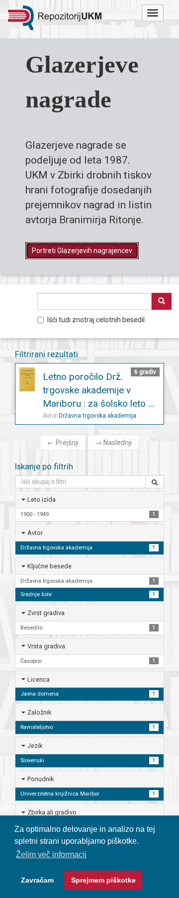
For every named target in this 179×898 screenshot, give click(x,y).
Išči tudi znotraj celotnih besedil (96, 320)
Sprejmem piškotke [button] (103, 880)
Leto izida (41, 499)
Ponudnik (40, 779)
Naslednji (113, 443)
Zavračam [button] (37, 880)
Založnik (39, 712)
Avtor (35, 533)
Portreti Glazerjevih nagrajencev (82, 251)
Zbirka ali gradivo (52, 812)
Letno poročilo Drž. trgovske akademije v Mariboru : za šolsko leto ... (98, 390)
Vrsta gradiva (46, 646)
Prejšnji (63, 443)
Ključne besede (49, 566)
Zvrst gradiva (46, 613)
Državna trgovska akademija (97, 415)
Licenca (38, 679)
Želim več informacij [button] (51, 854)
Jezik (34, 745)
